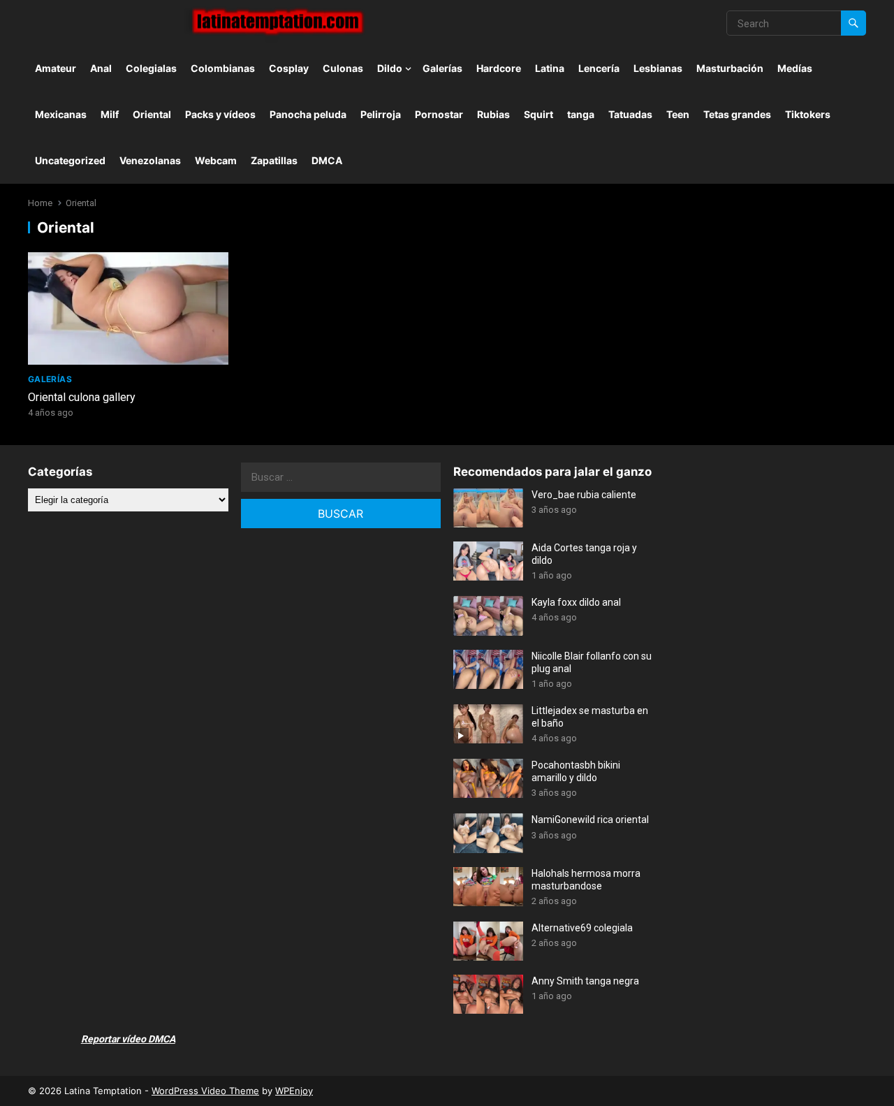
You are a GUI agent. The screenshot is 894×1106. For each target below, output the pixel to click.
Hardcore (498, 68)
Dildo (389, 68)
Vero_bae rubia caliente (584, 494)
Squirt (538, 114)
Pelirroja (380, 114)
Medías (794, 68)
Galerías (442, 68)
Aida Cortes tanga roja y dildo (584, 554)
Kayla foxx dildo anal (576, 602)
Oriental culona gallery (81, 397)
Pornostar (439, 114)
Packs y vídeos (220, 114)
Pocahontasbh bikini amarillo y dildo (576, 771)
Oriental (152, 114)
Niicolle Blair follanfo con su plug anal (592, 662)
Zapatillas (274, 160)
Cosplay (289, 68)
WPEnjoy (294, 1090)
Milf (110, 114)
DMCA (327, 160)
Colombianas (223, 68)
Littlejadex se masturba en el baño (590, 717)
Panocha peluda (308, 114)
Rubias (493, 114)
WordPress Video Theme (205, 1090)
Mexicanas (61, 114)
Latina (549, 68)
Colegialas (151, 68)
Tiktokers (807, 114)
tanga (580, 114)
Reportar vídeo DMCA (128, 1039)
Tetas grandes (737, 114)
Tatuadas (630, 114)
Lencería (599, 68)
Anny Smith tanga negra (585, 981)
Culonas (343, 68)
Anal (101, 68)
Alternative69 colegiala (582, 927)
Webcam (216, 160)
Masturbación (729, 68)
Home (40, 203)
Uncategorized (70, 160)
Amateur (55, 68)
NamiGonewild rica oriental (590, 819)
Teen (677, 114)
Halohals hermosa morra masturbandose (586, 880)
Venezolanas (150, 160)
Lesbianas (657, 68)
